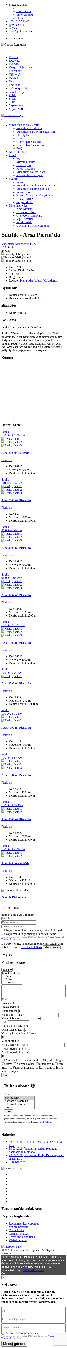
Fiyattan (6, 1003)
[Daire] (12, 976)
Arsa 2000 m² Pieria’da (16, 500)
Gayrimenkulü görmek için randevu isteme (31, 934)
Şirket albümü (24, 14)
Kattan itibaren (10, 1018)
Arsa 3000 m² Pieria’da (16, 547)
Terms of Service (8, 939)
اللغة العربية (16, 108)
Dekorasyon (23, 165)
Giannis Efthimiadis (13, 897)
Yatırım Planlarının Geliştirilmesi (35, 195)
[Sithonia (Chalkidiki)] (19, 1104)
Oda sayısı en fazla (12, 1029)
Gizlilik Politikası (31, 947)
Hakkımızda (23, 11)
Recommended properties (24, 1223)
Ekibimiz (21, 18)
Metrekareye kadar (12, 1014)
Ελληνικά (14, 60)
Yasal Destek (24, 222)
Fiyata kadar (8, 1006)
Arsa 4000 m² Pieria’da (16, 819)
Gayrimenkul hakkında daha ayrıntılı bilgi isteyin (34, 930)
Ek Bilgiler (22, 135)
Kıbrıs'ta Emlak (18, 151)
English (13, 57)
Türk (12, 102)
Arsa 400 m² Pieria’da (15, 452)
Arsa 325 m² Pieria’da (15, 863)
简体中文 (15, 74)
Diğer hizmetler (18, 205)
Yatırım (13, 178)
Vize (19, 138)
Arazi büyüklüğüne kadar (16, 1052)
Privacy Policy (54, 937)
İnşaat (12, 155)
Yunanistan (8, 243)
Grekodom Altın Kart (29, 215)
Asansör (10, 1060)
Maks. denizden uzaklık (15, 1044)
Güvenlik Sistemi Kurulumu (33, 225)
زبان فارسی (16, 91)
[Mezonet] (12, 982)
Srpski (12, 98)
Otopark (48, 1060)
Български (15, 70)
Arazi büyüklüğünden (14, 1048)
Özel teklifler (16, 1230)
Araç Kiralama (25, 208)
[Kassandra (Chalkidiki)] (19, 1101)
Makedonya (22, 243)
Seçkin (15, 1071)
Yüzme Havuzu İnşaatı (29, 175)
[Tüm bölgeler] (19, 1098)
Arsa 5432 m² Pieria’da (16, 595)
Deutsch (14, 78)
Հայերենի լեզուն (21, 67)
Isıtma (8, 1063)
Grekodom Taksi (26, 212)
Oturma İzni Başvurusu (30, 145)
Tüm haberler (17, 1162)
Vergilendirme (24, 202)
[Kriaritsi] (19, 1107)
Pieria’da (6, 460)
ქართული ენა (18, 88)
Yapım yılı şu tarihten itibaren (18, 1033)
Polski (12, 95)
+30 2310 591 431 (20, 21)
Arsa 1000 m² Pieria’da (16, 642)
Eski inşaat (45, 1067)
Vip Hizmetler (24, 219)
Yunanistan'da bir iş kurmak (32, 188)
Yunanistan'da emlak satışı (24, 124)
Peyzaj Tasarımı (25, 168)
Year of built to (10, 1040)
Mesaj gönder (52, 947)
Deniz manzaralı (29, 1060)
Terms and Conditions (22, 1236)
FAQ (19, 148)
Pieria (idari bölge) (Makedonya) (39, 280)
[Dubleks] (12, 979)
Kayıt (9, 1111)
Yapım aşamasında (23, 1067)
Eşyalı (60, 1060)
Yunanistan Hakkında (29, 128)
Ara (5, 1075)
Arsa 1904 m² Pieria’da (16, 775)
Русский (14, 63)
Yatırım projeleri (18, 1226)
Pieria (33, 243)
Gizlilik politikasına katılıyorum (21, 1333)
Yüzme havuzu (26, 1063)
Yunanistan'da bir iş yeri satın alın (36, 185)
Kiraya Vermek (25, 198)
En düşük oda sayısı (13, 1025)
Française (14, 84)
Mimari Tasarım (25, 161)
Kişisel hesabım (18, 1240)
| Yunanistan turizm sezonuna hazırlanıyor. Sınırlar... (33, 1150)
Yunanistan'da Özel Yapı (30, 171)
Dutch (12, 81)
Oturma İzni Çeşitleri (28, 141)
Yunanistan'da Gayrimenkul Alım (35, 131)
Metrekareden (9, 1010)
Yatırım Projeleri (26, 192)
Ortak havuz (46, 1063)
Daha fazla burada (33, 1270)
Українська (16, 105)
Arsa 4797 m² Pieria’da (16, 683)
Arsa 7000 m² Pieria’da (16, 727)
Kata (4, 1022)
